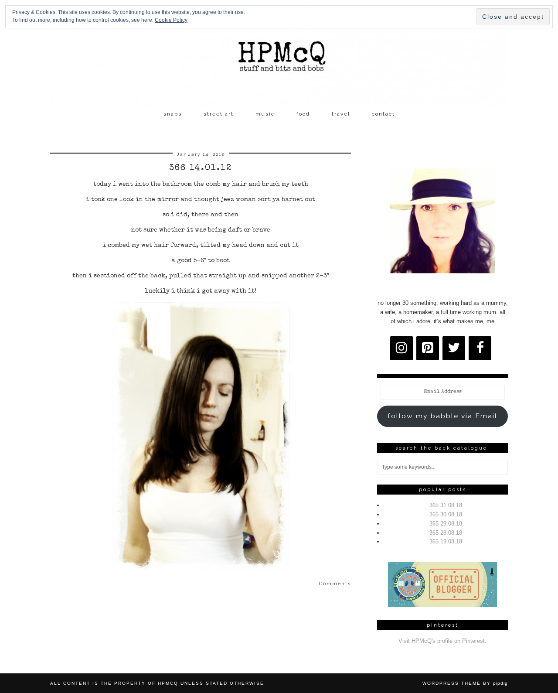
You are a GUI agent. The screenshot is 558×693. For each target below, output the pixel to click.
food (303, 114)
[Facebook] (480, 348)
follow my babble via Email (442, 416)
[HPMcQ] (279, 53)
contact (383, 114)
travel (341, 114)
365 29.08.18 (445, 523)
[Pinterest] (427, 348)
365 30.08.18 (445, 514)
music (265, 114)
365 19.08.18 (445, 541)
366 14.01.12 (200, 168)
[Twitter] (453, 348)
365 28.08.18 (445, 532)
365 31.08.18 (445, 505)
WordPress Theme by (465, 683)
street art (219, 114)
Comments (335, 584)
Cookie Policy (171, 20)
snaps (172, 114)
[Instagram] (401, 348)
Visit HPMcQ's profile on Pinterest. (442, 641)
